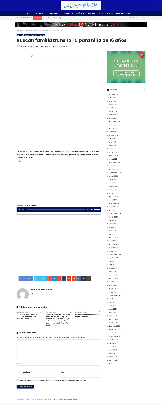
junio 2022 (112, 265)
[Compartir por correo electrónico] (83, 278)
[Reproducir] (19, 209)
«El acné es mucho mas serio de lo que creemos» (88, 316)
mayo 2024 (113, 186)
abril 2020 (112, 353)
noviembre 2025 (114, 125)
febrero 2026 (113, 115)
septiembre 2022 (115, 254)
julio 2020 (112, 343)
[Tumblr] (64, 278)
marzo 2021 (113, 316)
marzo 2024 (113, 193)
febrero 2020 (113, 360)
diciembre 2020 (114, 326)
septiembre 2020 (115, 336)
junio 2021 (112, 305)
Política (80, 13)
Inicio (20, 30)
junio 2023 (112, 224)
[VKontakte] (78, 278)
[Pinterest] (69, 278)
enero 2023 (113, 241)
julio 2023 (112, 220)
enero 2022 (113, 282)
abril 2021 (112, 312)
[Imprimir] (88, 278)
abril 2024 (112, 190)
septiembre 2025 (115, 132)
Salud (101, 13)
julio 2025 (112, 138)
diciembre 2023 (114, 203)
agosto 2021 (113, 299)
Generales (40, 13)
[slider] (97, 209)
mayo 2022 (113, 268)
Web (62, 372)
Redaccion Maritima (26, 46)
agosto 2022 (113, 258)
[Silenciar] (92, 209)
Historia (91, 13)
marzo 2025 (113, 152)
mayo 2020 (113, 350)
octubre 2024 (113, 169)
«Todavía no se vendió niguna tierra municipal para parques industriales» (68, 18)
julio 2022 (112, 261)
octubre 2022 (113, 251)
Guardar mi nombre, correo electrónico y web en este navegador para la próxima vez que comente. (53, 380)
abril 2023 (112, 230)
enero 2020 (113, 363)
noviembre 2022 (114, 248)
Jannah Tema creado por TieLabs (67, 399)
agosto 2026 (113, 94)
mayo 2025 (113, 145)
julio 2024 (112, 179)
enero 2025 (113, 159)
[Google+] (49, 278)
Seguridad (42, 35)
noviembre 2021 (114, 288)
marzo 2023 (113, 234)
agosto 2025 (113, 135)
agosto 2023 (113, 217)
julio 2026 (112, 98)
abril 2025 (112, 149)
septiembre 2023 (115, 213)
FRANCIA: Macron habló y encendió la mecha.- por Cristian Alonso (27, 317)
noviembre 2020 (114, 329)
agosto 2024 (113, 176)
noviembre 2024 (114, 166)
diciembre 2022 (114, 244)
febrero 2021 (113, 319)
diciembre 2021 (114, 285)
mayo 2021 (113, 309)
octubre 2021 (113, 292)
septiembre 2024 (115, 173)
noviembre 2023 (114, 207)
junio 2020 (112, 346)
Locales (54, 13)
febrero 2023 (113, 237)
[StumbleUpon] (59, 278)
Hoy (30, 13)
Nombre (20, 364)
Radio (110, 13)
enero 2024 (113, 200)
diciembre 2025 (114, 121)
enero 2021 (113, 323)
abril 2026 (112, 108)
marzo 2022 (113, 275)
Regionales (67, 13)
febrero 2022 (113, 278)
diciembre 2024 (114, 162)
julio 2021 (112, 302)
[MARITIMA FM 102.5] (81, 5)
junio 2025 (112, 142)
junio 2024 (112, 183)
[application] (59, 209)
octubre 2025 (113, 128)
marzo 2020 (113, 357)
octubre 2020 (113, 333)
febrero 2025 (113, 155)
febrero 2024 (113, 196)
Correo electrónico (24, 372)
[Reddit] (74, 278)
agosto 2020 (113, 340)
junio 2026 (112, 101)
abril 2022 (112, 271)
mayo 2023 (113, 227)
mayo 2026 (113, 104)
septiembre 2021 (115, 295)
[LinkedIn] (54, 278)
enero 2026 (113, 118)
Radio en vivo (124, 13)
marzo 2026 (113, 111)
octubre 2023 (113, 210)
